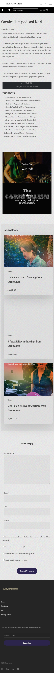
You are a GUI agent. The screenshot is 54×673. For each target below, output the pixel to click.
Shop (3, 602)
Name (6, 493)
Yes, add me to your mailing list (15, 547)
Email (6, 506)
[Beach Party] (27, 167)
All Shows (44, 10)
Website (6, 520)
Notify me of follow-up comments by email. (19, 553)
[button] (50, 3)
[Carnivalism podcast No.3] (27, 198)
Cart (2, 610)
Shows (10, 271)
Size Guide (4, 606)
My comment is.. (9, 453)
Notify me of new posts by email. (16, 560)
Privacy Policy (6, 614)
